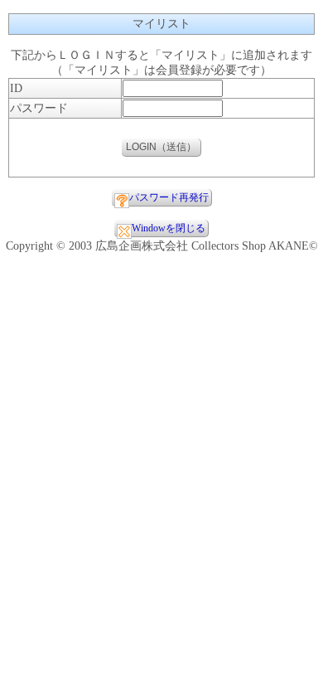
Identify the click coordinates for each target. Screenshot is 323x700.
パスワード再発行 (169, 197)
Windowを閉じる (168, 228)
